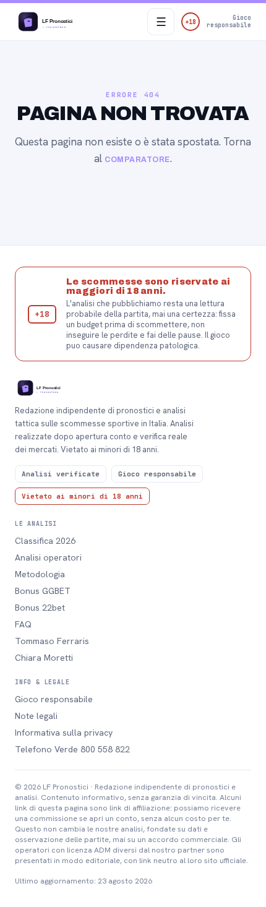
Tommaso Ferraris (52, 641)
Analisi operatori (48, 557)
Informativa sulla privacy (64, 732)
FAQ (23, 624)
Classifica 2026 (45, 540)
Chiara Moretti (44, 657)
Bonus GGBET (43, 590)
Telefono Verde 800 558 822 (72, 749)
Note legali (36, 715)
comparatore (137, 159)
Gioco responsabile (54, 699)
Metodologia (40, 574)
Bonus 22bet (40, 607)
